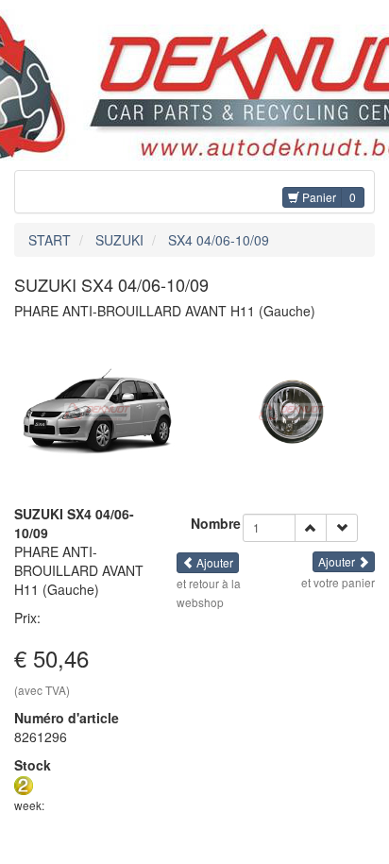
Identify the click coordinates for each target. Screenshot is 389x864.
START (49, 239)
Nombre (216, 523)
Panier (317, 197)
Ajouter (213, 562)
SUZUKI (119, 239)
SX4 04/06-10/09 (218, 239)
